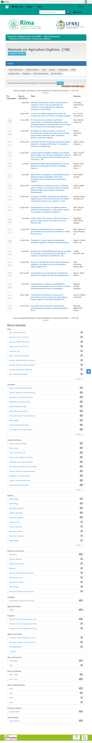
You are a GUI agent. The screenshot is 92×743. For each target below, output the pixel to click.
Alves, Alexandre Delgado (18, 374)
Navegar (29, 6)
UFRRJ (11, 610)
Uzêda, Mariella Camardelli (18, 425)
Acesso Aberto (14, 721)
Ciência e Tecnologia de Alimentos (21, 573)
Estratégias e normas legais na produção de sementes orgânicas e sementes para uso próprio (50, 241)
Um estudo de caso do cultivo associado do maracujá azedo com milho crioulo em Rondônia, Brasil (49, 308)
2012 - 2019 (13, 679)
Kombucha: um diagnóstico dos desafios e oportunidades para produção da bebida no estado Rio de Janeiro (50, 231)
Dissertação (13, 661)
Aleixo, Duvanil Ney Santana (19, 355)
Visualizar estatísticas (17, 53)
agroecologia (13, 540)
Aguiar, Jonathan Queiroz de (19, 342)
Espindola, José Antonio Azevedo (21, 397)
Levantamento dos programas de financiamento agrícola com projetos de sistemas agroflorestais (49, 274)
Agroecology (13, 503)
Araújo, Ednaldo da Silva (18, 406)
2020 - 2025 (13, 674)
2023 (11, 688)
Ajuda (39, 6)
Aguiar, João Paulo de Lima (19, 346)
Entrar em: (79, 12)
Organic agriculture (16, 513)
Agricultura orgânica (16, 508)
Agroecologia (14, 499)
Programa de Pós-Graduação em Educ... (23, 628)
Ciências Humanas (16, 577)
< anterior (12, 651)
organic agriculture (15, 527)
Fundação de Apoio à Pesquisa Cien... (22, 642)
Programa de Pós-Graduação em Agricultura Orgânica (29, 39)
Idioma (81, 6)
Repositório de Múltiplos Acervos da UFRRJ (24, 36)
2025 (11, 693)
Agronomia (13, 554)
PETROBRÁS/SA (15, 647)
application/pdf (14, 711)
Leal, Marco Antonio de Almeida (20, 429)
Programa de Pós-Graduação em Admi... (23, 624)
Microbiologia (14, 587)
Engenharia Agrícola (16, 563)
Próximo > (46, 93)
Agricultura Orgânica (16, 536)
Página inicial (18, 6)
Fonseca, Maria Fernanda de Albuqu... (23, 392)
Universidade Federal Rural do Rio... (22, 600)
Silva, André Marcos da (17, 332)
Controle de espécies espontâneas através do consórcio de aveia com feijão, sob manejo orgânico (51, 114)
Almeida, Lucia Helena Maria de (20, 369)
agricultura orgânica (16, 517)
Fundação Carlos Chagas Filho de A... (22, 637)
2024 (11, 698)
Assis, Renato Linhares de (18, 411)
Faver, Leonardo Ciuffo (17, 453)
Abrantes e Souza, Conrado (19, 337)
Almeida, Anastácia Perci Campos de (22, 360)
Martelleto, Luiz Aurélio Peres (19, 402)
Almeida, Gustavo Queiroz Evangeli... (22, 365)
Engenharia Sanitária (16, 582)
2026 (11, 702)
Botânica (12, 568)
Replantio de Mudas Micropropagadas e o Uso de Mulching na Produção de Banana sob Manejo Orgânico (50, 165)
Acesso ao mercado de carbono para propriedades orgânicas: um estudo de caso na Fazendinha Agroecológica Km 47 (50, 264)
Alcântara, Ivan (14, 351)
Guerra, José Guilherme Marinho (21, 388)
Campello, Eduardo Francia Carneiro (22, 416)
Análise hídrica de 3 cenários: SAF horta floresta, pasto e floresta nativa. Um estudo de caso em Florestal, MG (49, 220)
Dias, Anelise (13, 420)
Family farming (14, 522)
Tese (11, 665)
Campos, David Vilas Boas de (19, 480)
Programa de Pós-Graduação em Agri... (23, 619)
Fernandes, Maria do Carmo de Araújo (23, 466)
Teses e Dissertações (52, 36)
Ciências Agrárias (15, 559)
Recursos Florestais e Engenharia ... (22, 591)
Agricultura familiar (15, 531)
